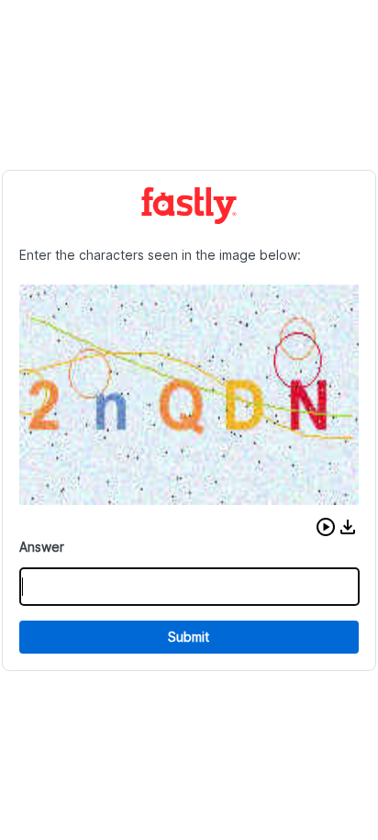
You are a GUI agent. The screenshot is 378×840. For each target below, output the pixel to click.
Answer (41, 546)
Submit (188, 636)
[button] (326, 527)
